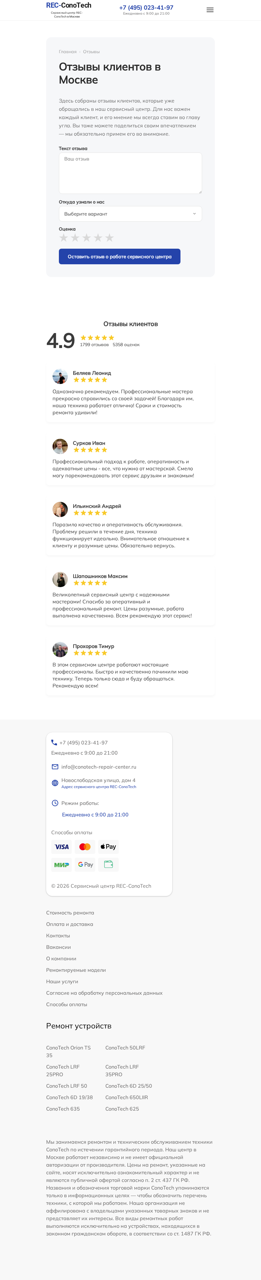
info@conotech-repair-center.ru (98, 767)
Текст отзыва (73, 148)
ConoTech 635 (63, 1109)
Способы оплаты (66, 1004)
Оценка (67, 229)
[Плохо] (75, 237)
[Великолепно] (109, 237)
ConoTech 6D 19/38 (69, 1097)
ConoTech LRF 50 (66, 1086)
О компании (61, 958)
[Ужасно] (63, 237)
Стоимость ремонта (70, 912)
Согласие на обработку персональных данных (104, 993)
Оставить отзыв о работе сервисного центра (120, 256)
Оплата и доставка (69, 924)
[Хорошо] (98, 237)
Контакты (58, 935)
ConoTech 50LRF (125, 1047)
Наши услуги (62, 981)
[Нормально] (86, 237)
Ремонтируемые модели (76, 970)
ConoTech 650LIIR (126, 1097)
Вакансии (58, 947)
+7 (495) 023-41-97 (146, 7)
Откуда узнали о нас (81, 201)
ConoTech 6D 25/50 (128, 1086)
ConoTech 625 (122, 1109)
